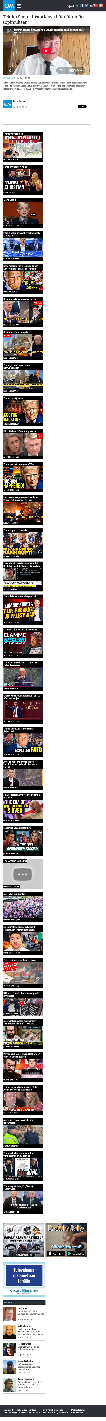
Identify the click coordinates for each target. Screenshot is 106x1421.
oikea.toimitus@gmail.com (55, 1412)
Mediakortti (77, 1412)
